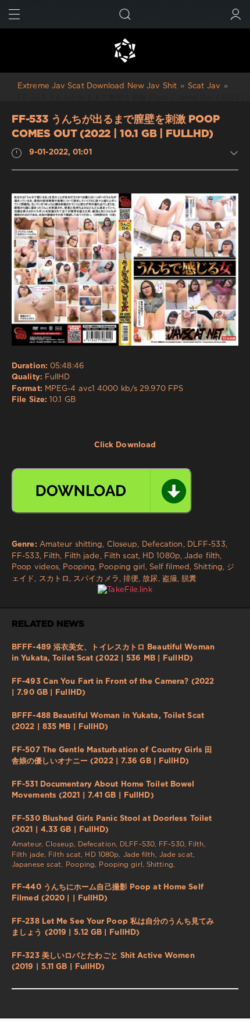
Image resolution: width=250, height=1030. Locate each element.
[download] (102, 491)
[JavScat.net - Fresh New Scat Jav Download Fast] (125, 50)
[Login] (236, 14)
